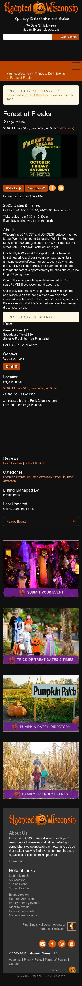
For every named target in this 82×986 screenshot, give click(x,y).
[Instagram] (61, 187)
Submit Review (35, 463)
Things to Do (43, 73)
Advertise (15, 959)
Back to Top (58, 970)
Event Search (68, 37)
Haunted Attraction (39, 477)
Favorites (35, 188)
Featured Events (14, 477)
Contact (14, 964)
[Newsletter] (42, 943)
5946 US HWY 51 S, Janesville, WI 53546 (30, 388)
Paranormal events (21, 911)
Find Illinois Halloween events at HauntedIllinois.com (44, 926)
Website (12, 188)
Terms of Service (56, 959)
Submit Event (32, 29)
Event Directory (38, 95)
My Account (51, 29)
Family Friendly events (24, 903)
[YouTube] (71, 943)
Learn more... (18, 861)
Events (60, 73)
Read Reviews (12, 463)
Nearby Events (16, 521)
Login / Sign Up (19, 875)
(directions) (66, 128)
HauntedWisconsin (18, 73)
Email (10, 366)
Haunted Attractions (22, 898)
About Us (18, 833)
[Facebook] (52, 187)
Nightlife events (19, 907)
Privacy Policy (33, 959)
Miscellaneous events (23, 915)
